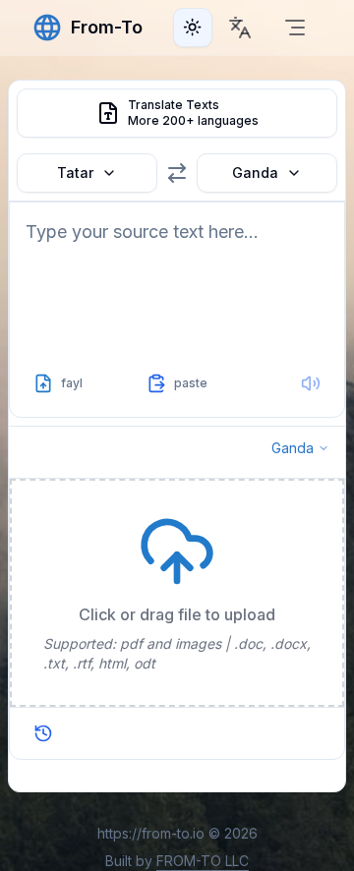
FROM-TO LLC (202, 860)
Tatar (75, 172)
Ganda (255, 172)
